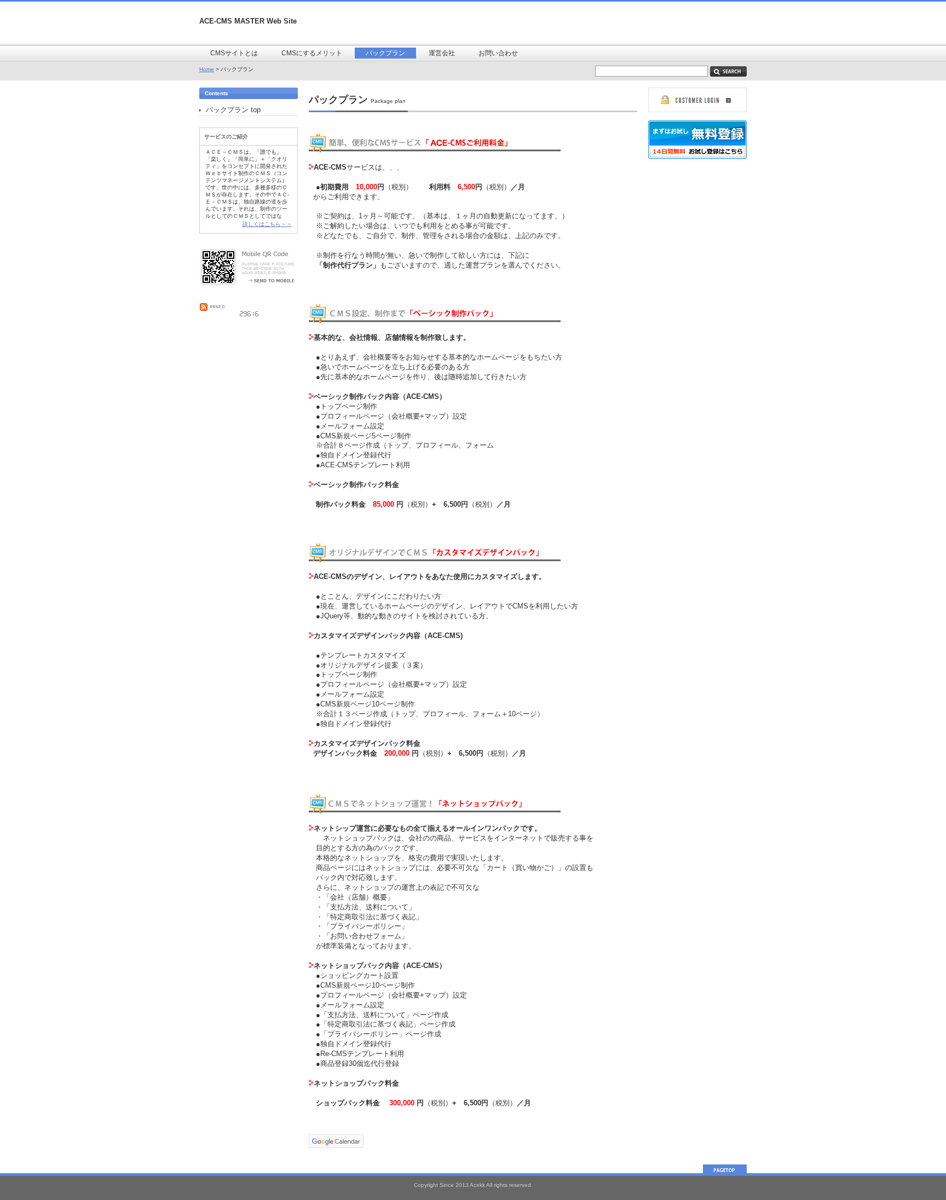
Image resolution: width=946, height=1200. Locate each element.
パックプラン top (233, 110)
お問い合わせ (498, 53)
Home (206, 69)
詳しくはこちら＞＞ (267, 224)
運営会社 (442, 53)
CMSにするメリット (311, 53)
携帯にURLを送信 (267, 280)
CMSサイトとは (234, 53)
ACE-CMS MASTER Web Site (248, 21)
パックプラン (385, 53)
